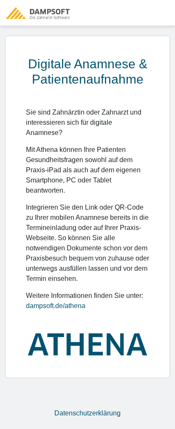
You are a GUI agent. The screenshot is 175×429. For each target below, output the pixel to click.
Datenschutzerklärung (87, 413)
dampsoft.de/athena (55, 305)
